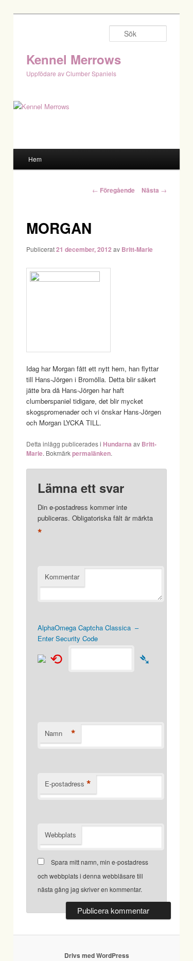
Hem (35, 159)
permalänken (91, 453)
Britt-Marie (137, 249)
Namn (60, 733)
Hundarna (117, 444)
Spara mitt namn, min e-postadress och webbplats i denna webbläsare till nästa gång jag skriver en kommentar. (93, 875)
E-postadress (68, 784)
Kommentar (62, 576)
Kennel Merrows (73, 59)
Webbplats (60, 834)
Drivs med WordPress (96, 955)
